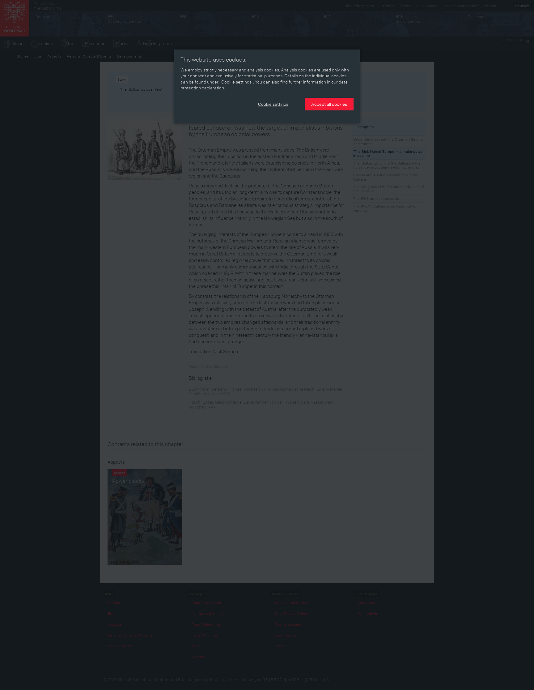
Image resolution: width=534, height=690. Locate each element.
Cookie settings (273, 104)
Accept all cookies (329, 104)
